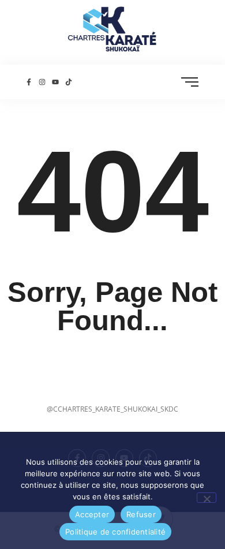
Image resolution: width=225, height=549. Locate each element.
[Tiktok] (68, 81)
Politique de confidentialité (115, 531)
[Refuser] (206, 497)
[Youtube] (55, 81)
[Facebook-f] (28, 81)
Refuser (141, 514)
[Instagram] (41, 81)
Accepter (92, 514)
